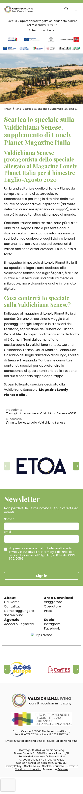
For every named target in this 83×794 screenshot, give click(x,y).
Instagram (52, 624)
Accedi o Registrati (19, 624)
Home (7, 109)
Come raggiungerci (19, 610)
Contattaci (12, 606)
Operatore (52, 606)
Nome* (9, 519)
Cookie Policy (32, 766)
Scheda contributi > (41, 30)
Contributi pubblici (53, 766)
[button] (76, 466)
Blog (18, 109)
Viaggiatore (53, 602)
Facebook (52, 628)
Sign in (41, 575)
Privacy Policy (13, 766)
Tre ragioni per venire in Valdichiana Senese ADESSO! (42, 413)
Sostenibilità (13, 615)
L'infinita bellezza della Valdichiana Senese (35, 422)
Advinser (63, 769)
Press (48, 610)
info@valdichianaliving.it (29, 741)
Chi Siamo (12, 602)
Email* (8, 532)
